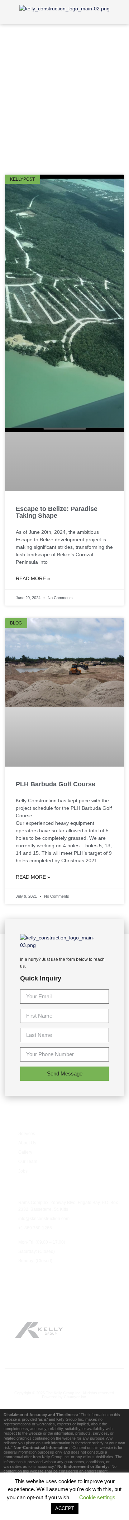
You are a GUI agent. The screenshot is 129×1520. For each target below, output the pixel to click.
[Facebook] (34, 1377)
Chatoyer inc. (75, 1397)
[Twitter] (49, 1377)
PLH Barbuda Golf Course (55, 784)
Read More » (33, 578)
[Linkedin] (95, 1377)
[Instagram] (79, 1377)
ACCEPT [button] (64, 1508)
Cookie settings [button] (97, 1497)
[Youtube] (64, 1377)
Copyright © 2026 (30, 1393)
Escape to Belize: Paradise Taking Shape (56, 512)
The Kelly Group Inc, (64, 1393)
